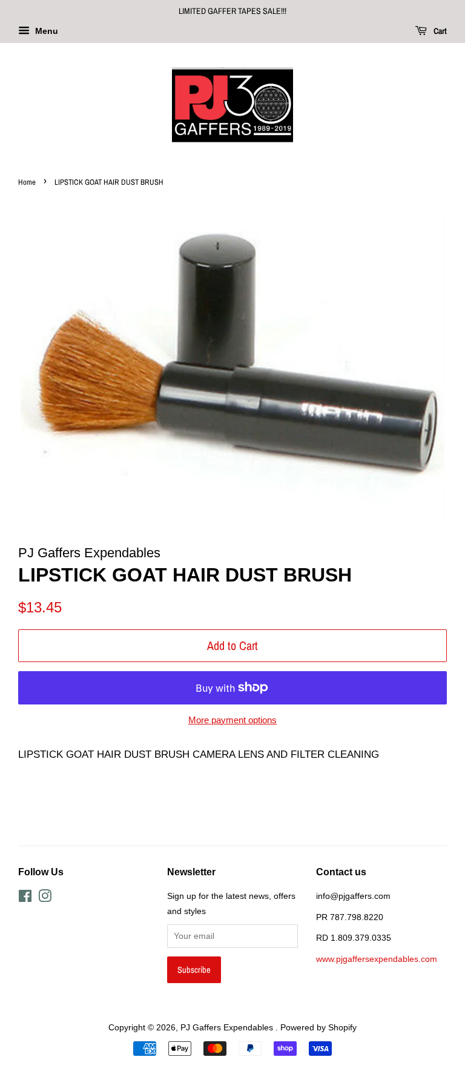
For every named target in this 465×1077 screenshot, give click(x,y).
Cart (439, 30)
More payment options (232, 720)
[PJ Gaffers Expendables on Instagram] (44, 898)
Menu (45, 31)
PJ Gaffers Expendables (227, 1027)
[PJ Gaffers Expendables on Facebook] (25, 898)
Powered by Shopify (318, 1027)
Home (27, 182)
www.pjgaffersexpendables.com (376, 959)
